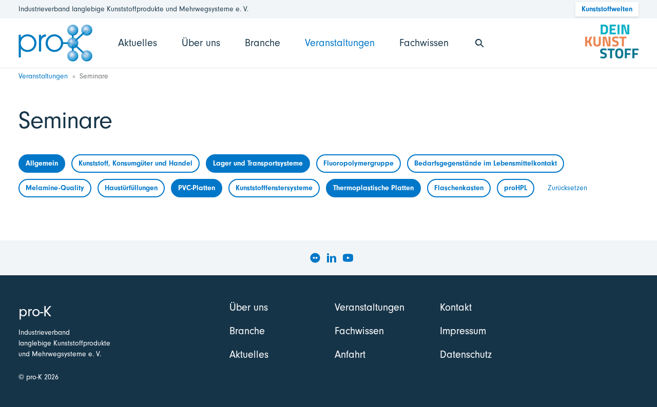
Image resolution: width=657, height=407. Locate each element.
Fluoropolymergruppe (358, 163)
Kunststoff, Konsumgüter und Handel (135, 163)
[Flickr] (315, 258)
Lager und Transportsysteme (258, 163)
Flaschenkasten (459, 188)
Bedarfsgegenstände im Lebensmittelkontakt (485, 163)
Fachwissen (424, 43)
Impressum (463, 331)
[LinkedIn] (331, 258)
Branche (262, 43)
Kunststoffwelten (607, 9)
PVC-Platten (196, 188)
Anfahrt (350, 354)
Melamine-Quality (55, 188)
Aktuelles (137, 43)
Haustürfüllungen (131, 188)
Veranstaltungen (340, 43)
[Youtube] (348, 258)
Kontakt (456, 307)
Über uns (201, 43)
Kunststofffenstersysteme (274, 188)
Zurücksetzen (567, 188)
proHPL (515, 188)
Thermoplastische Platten (373, 188)
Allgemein (42, 163)
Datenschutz (466, 354)
